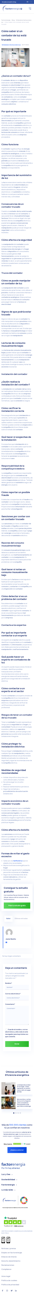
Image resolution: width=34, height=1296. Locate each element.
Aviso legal (5, 1276)
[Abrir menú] (30, 8)
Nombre (8, 983)
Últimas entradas (21, 918)
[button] (13, 1112)
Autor (8, 918)
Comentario (10, 1004)
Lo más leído (7, 1190)
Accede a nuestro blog (9, 2)
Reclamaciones (7, 1265)
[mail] (6, 942)
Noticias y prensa (8, 1248)
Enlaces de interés (9, 1257)
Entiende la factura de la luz (11, 45)
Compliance (6, 1269)
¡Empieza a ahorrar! (17, 1150)
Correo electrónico (13, 994)
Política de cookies (9, 1280)
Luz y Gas (5, 1174)
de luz (18, 861)
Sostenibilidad (8, 1179)
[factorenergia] (12, 8)
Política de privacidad (10, 1284)
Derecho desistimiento (10, 1261)
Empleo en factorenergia (11, 1252)
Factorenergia (8, 1184)
